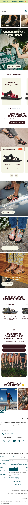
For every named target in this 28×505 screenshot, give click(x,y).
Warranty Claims (17, 481)
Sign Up (13, 469)
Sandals (2, 457)
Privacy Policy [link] (15, 474)
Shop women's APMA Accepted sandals (14, 350)
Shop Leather (7, 284)
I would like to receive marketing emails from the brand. (18, 465)
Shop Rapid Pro (8, 212)
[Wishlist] (22, 1)
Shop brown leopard (17, 122)
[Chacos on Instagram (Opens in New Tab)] (5, 440)
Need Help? (6, 431)
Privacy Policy (11, 493)
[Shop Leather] (14, 270)
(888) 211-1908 (9, 434)
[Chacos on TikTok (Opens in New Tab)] (9, 440)
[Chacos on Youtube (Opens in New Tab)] (14, 440)
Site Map (26, 493)
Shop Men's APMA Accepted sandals (14, 346)
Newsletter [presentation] (12, 453)
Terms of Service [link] (23, 474)
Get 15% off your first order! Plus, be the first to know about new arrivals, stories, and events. (18, 456)
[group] (12, 91)
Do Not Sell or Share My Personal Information (16, 496)
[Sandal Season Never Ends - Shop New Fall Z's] (14, 49)
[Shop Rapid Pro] (14, 198)
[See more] (16, 390)
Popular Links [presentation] (4, 453)
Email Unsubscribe (17, 485)
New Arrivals (3, 478)
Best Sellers (3, 474)
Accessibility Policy (19, 493)
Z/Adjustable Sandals (5, 460)
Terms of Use (25, 498)
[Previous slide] (11, 176)
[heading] (14, 437)
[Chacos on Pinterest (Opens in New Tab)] (20, 440)
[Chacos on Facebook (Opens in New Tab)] (23, 440)
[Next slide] (16, 176)
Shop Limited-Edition (10, 248)
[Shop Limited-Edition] (14, 234)
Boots (1, 467)
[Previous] (2, 399)
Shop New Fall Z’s (14, 66)
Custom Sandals (4, 471)
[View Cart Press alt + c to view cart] (26, 11)
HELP (7, 1)
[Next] (26, 399)
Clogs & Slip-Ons (4, 464)
